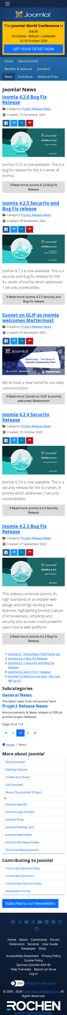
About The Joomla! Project (23, 792)
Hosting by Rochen (33, 1013)
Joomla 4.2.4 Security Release (25, 417)
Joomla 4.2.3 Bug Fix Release (24, 529)
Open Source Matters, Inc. (41, 991)
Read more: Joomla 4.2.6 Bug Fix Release (34, 187)
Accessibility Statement (22, 956)
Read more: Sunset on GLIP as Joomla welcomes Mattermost (34, 398)
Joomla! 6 (43, 69)
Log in (33, 974)
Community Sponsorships (23, 883)
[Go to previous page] (13, 733)
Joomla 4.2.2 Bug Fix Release (27, 658)
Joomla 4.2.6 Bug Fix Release (24, 99)
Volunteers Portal (17, 891)
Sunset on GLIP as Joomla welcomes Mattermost (30, 317)
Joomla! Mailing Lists (19, 827)
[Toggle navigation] (7, 3)
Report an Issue (45, 969)
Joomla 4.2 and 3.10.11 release (29, 672)
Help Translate (21, 969)
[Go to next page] (27, 733)
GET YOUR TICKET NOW (33, 48)
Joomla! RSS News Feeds (22, 842)
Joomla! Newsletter (18, 835)
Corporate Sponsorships (22, 868)
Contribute (25, 77)
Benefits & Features (18, 69)
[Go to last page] (35, 733)
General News (17, 695)
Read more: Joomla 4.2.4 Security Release (34, 510)
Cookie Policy (33, 960)
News (8, 77)
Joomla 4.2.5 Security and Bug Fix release (30, 205)
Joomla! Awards (16, 804)
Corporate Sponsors (19, 876)
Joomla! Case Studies (19, 812)
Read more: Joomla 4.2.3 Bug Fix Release (34, 638)
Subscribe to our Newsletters (30, 903)
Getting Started (16, 769)
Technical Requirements (22, 850)
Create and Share (17, 777)
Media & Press (48, 77)
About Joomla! (28, 61)
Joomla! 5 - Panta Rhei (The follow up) (34, 654)
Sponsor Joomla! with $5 (34, 965)
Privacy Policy (51, 956)
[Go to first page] (6, 733)
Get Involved (14, 785)
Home (9, 61)
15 (20, 733)
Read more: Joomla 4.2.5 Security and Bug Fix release (34, 299)
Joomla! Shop (14, 819)
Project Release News (36, 109)
